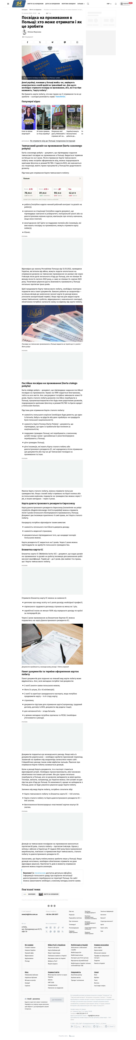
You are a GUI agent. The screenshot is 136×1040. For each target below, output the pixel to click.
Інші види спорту (99, 986)
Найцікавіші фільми (31, 975)
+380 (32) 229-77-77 (82, 1013)
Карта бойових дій (54, 950)
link (46, 927)
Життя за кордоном (35, 4)
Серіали (27, 986)
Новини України (30, 950)
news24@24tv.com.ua (30, 914)
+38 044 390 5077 (52, 914)
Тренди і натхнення (77, 980)
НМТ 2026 (51, 982)
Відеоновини (29, 956)
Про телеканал (73, 921)
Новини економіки (101, 945)
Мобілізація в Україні (79, 945)
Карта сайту (104, 928)
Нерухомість (76, 972)
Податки (97, 960)
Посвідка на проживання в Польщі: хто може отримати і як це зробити (63, 9)
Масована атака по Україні (57, 958)
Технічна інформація (107, 911)
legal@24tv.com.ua (93, 1015)
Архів (102, 924)
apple (87, 1026)
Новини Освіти (53, 972)
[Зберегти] (77, 42)
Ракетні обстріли (53, 947)
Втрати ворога (52, 964)
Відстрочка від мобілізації (79, 960)
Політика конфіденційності (90, 912)
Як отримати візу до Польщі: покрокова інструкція (52, 141)
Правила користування (73, 932)
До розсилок (57, 1000)
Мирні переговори (54, 953)
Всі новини (29, 945)
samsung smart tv (109, 1026)
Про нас (71, 911)
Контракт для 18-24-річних (79, 958)
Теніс (96, 980)
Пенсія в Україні (99, 963)
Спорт (96, 972)
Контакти (103, 914)
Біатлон (96, 983)
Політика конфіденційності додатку (90, 923)
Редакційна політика (75, 918)
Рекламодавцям (74, 928)
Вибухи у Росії (52, 961)
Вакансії (103, 918)
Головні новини (30, 947)
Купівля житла (76, 977)
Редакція (71, 914)
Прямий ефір (29, 953)
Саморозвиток (52, 985)
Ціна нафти (98, 947)
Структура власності (107, 921)
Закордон (25, 9)
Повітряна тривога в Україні (57, 956)
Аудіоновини (29, 958)
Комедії (27, 983)
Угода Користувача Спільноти (90, 928)
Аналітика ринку (76, 975)
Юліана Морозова (34, 32)
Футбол (96, 977)
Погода (27, 961)
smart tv (98, 1026)
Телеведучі (72, 924)
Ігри (102, 931)
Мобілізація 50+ (76, 952)
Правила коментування (89, 933)
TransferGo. (60, 97)
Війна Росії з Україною (56, 945)
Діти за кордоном (52, 4)
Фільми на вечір (30, 980)
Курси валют (98, 950)
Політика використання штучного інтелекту (91, 917)
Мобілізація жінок (77, 955)
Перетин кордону (69, 4)
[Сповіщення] (115, 3)
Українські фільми (31, 977)
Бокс (95, 975)
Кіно (26, 972)
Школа (50, 980)
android (75, 1026)
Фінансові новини (100, 953)
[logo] (19, 3)
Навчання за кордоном (55, 988)
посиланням (40, 873)
